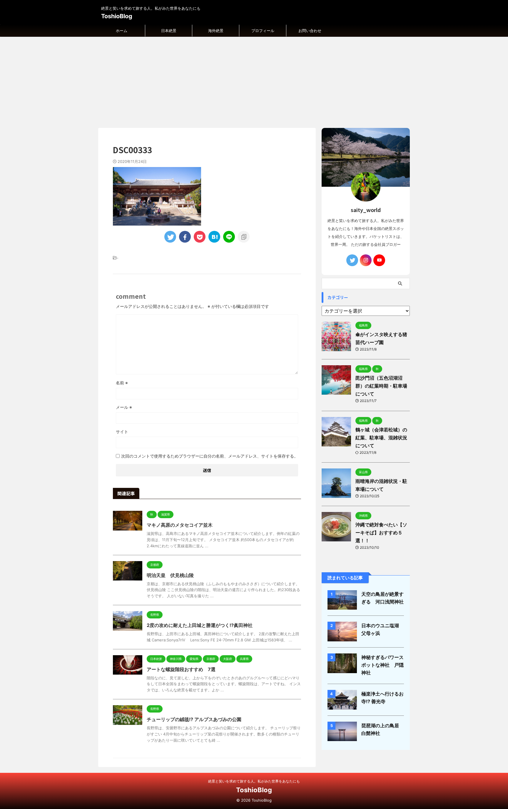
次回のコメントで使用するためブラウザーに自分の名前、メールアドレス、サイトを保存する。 (209, 455)
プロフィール (262, 30)
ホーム (121, 30)
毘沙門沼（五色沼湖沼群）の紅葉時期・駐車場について (381, 386)
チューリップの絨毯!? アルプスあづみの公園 (194, 719)
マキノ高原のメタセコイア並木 (180, 525)
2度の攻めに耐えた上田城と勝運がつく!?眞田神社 (200, 625)
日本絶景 (168, 30)
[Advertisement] (254, 81)
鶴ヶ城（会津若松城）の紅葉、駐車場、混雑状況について (381, 437)
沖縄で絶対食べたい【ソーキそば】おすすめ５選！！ (381, 532)
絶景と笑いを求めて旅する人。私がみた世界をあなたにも (254, 781)
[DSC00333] (214, 237)
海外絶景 (215, 30)
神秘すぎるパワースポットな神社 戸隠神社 (382, 664)
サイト (122, 431)
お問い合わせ (309, 30)
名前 (122, 382)
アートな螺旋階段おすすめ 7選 (181, 669)
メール (124, 407)
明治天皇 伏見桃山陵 (170, 575)
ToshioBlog (116, 16)
